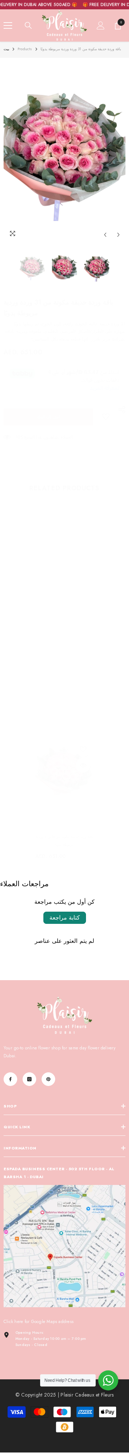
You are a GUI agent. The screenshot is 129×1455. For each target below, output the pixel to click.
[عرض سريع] (83, 765)
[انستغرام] (29, 1079)
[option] (64, 151)
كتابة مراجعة (64, 917)
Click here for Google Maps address (38, 1321)
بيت (6, 49)
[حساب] (101, 25)
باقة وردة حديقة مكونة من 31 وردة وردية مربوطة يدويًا (64, 840)
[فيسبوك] (10, 1079)
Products (25, 49)
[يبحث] (28, 25)
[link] (106, 416)
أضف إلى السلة (48, 417)
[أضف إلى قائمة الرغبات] (83, 749)
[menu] (8, 25)
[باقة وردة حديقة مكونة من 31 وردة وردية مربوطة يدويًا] (64, 772)
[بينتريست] (48, 1079)
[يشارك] (120, 409)
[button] (105, 234)
